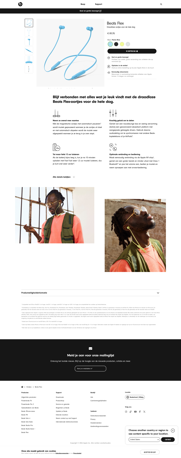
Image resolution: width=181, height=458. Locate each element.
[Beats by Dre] (20, 4)
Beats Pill (24, 415)
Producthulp (60, 401)
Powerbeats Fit (26, 401)
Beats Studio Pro (27, 425)
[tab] (29, 23)
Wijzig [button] (136, 397)
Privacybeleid (77, 453)
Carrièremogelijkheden (98, 401)
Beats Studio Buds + (28, 429)
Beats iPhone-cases (28, 411)
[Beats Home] (22, 387)
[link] (131, 51)
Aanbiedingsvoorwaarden (99, 426)
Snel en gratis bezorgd (89, 11)
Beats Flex (24, 432)
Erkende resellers (62, 415)
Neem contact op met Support (66, 418)
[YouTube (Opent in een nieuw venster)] (135, 412)
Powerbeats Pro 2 (27, 404)
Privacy (92, 419)
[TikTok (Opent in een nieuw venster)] (131, 412)
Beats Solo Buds (27, 422)
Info (91, 397)
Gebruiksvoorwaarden (98, 416)
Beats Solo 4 (25, 418)
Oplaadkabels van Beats (30, 408)
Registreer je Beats (62, 408)
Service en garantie (62, 404)
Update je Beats (61, 411)
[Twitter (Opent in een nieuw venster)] (144, 412)
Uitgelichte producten (28, 397)
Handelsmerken (95, 423)
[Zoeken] (161, 4)
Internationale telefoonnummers (67, 422)
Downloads (60, 397)
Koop (83, 4)
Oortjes (29, 387)
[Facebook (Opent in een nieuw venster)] (140, 412)
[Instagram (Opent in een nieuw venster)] (126, 412)
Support (98, 4)
